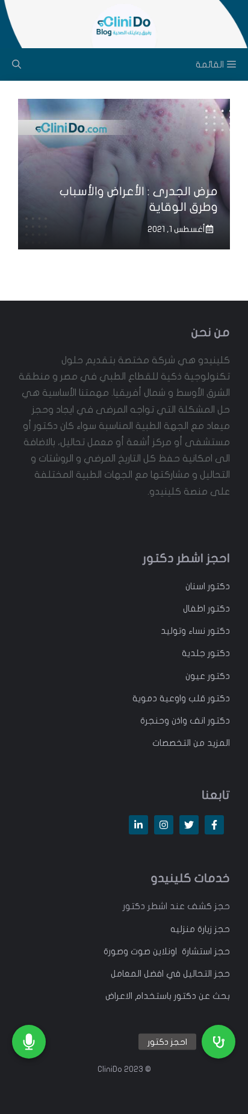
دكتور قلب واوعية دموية (181, 698)
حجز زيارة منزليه (200, 929)
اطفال (194, 608)
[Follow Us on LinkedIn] (138, 824)
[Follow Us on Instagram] (163, 824)
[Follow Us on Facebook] (214, 824)
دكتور (217, 586)
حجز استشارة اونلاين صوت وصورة (167, 951)
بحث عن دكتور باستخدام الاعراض (167, 996)
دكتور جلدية (206, 653)
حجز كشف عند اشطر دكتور (176, 906)
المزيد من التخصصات (191, 743)
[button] (218, 1042)
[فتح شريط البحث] (16, 64)
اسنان (195, 586)
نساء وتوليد (183, 631)
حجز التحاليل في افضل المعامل (170, 973)
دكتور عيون (207, 676)
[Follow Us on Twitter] (189, 824)
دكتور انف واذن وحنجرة (185, 720)
